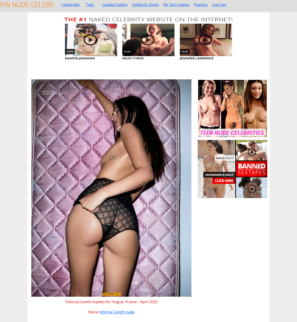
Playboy (201, 4)
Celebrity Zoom (145, 4)
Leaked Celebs (114, 4)
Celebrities (70, 4)
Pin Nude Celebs (27, 4)
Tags (89, 4)
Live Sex (219, 4)
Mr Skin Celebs (176, 4)
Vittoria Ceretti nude (116, 312)
